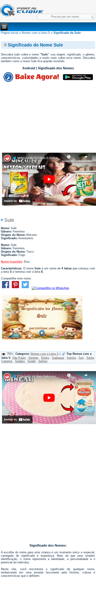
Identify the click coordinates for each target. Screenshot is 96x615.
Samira (71, 357)
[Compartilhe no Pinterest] (15, 288)
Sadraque (58, 357)
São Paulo (19, 357)
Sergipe (33, 357)
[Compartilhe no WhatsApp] (50, 288)
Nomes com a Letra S (36, 32)
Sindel (31, 361)
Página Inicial (9, 32)
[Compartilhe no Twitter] (25, 288)
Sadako (20, 361)
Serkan (42, 361)
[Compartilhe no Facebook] (5, 288)
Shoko (45, 357)
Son (81, 357)
